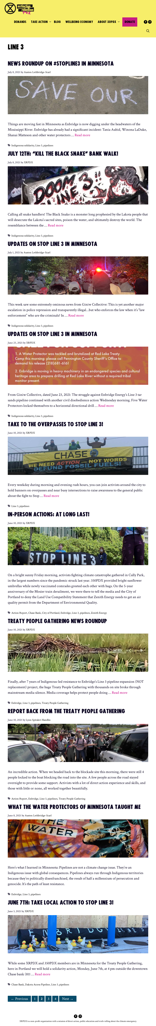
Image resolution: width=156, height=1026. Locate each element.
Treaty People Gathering (55, 703)
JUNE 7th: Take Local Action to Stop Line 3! (60, 903)
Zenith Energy (99, 613)
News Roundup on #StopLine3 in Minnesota (61, 64)
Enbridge (66, 613)
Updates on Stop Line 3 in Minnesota (52, 244)
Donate (130, 22)
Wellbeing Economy (79, 22)
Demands (20, 22)
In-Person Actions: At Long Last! (48, 515)
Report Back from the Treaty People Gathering (66, 711)
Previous (19, 998)
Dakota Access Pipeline (37, 984)
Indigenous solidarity (22, 145)
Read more (82, 135)
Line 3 (38, 145)
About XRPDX (107, 22)
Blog (57, 22)
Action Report (19, 613)
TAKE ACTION (39, 22)
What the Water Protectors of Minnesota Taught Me (74, 807)
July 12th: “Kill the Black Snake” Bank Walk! (63, 154)
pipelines (48, 145)
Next (67, 998)
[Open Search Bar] (148, 31)
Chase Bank (34, 613)
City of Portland (50, 613)
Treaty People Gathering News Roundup (57, 621)
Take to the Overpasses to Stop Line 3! (55, 424)
